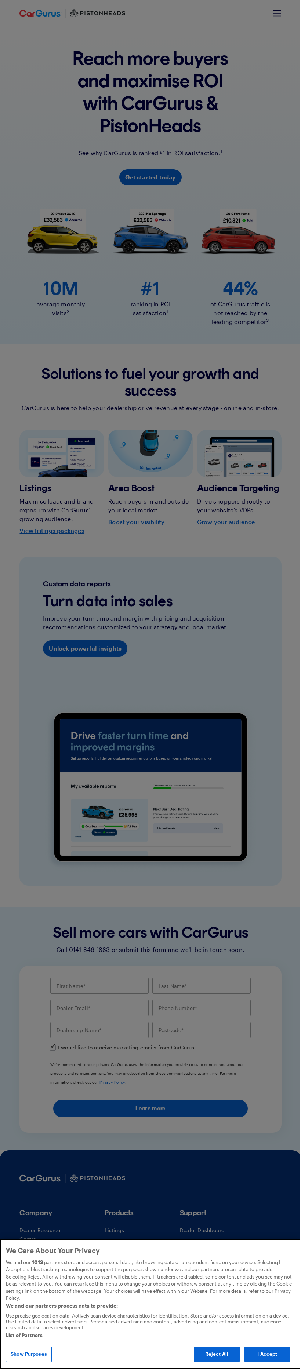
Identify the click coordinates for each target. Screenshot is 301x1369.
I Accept (267, 1354)
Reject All (216, 1354)
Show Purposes (29, 1354)
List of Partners (24, 1335)
